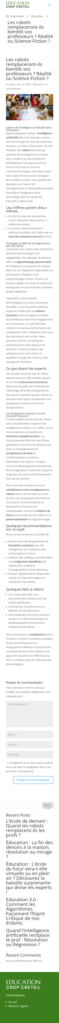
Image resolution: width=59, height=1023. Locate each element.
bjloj (12, 84)
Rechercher (47, 806)
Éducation (37, 16)
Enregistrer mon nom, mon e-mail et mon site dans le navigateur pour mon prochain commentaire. (29, 767)
